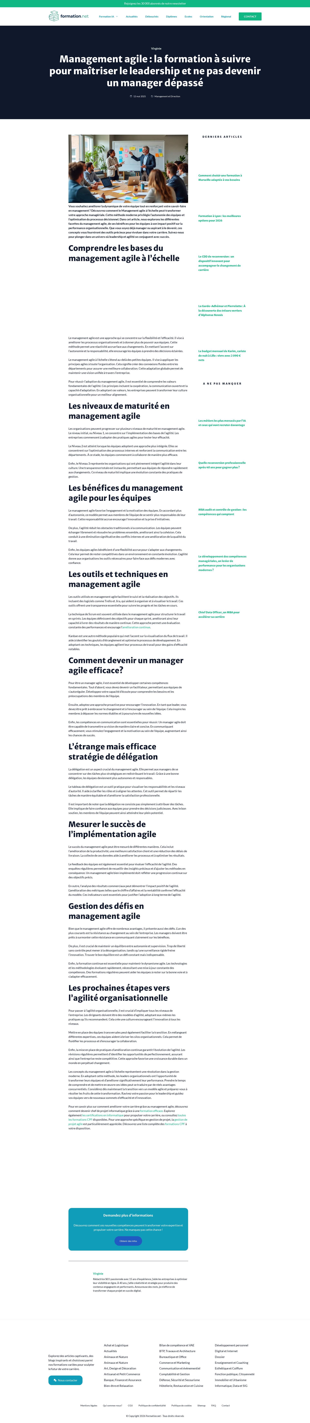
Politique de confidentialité (152, 1405)
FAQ (213, 1405)
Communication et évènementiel (179, 1368)
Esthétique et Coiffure (229, 1368)
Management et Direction (167, 96)
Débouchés (151, 16)
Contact (226, 1405)
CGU (130, 1405)
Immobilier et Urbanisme (230, 1380)
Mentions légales (88, 1405)
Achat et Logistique (116, 1345)
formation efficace (151, 1111)
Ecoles (188, 16)
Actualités (132, 16)
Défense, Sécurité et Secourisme (179, 1380)
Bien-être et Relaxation (118, 1385)
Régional (226, 16)
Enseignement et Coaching (231, 1362)
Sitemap (201, 1405)
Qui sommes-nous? (112, 1405)
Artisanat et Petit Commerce (122, 1374)
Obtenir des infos (128, 1241)
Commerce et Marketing (174, 1362)
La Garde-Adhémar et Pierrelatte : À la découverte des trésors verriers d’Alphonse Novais (221, 310)
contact (250, 16)
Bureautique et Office (172, 1357)
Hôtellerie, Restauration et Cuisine (181, 1385)
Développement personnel (231, 1345)
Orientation (206, 16)
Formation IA (106, 16)
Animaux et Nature (116, 1357)
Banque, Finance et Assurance (122, 1380)
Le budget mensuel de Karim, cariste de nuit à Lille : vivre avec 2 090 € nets (222, 355)
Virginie (98, 1273)
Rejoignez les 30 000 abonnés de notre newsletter (155, 3)
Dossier (220, 1357)
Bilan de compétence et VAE (176, 1345)
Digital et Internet (226, 1351)
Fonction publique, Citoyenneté (234, 1374)
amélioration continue (136, 627)
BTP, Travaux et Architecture (177, 1351)
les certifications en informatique (103, 1115)
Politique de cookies (181, 1405)
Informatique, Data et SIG (231, 1385)
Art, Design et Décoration (120, 1368)
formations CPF (175, 1124)
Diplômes (171, 16)
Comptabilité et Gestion (174, 1374)
